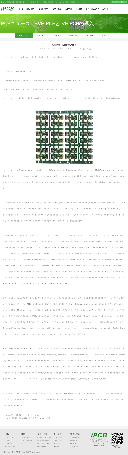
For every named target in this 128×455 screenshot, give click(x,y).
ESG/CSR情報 (58, 440)
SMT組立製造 (25, 437)
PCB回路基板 (74, 446)
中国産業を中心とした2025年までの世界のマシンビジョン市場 (30, 418)
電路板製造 (73, 440)
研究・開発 (57, 9)
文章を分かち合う (85, 49)
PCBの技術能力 (42, 446)
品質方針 (69, 9)
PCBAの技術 (89, 35)
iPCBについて (58, 437)
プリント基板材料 (26, 440)
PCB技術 (40, 35)
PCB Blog (105, 35)
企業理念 (56, 443)
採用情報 (56, 446)
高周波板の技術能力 (43, 440)
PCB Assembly (74, 437)
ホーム (21, 9)
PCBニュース (24, 35)
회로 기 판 (73, 443)
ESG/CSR (79, 9)
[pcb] (7, 8)
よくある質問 (56, 35)
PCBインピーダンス (27, 443)
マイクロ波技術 (10, 446)
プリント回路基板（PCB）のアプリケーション (24, 415)
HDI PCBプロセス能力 (44, 437)
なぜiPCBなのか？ (92, 9)
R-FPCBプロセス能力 (44, 443)
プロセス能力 (43, 9)
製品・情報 (30, 9)
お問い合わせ (107, 9)
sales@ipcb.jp (99, 445)
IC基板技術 (73, 35)
